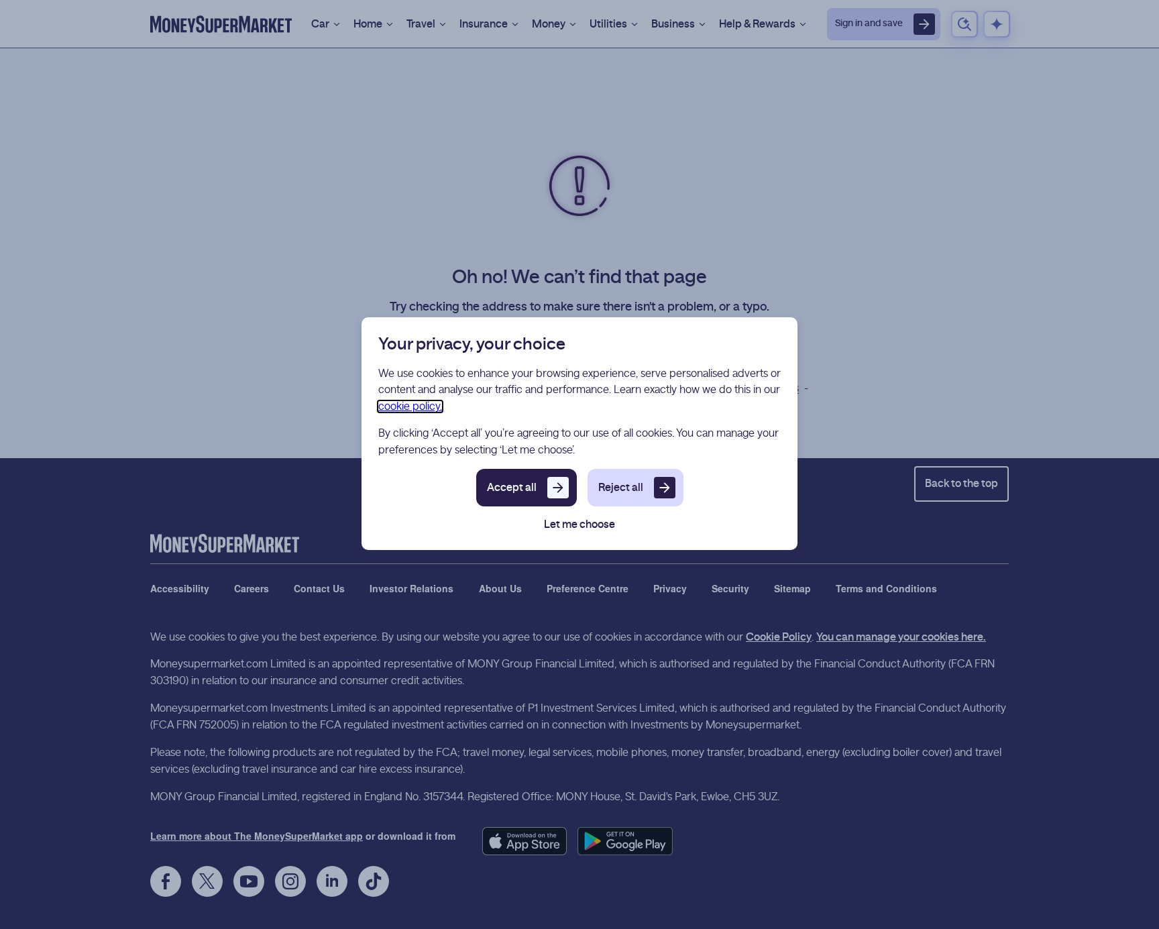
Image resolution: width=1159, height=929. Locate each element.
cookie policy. (410, 406)
